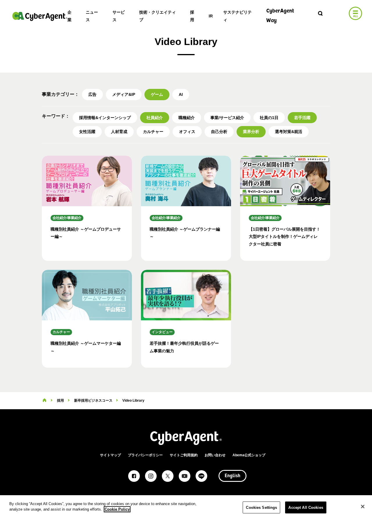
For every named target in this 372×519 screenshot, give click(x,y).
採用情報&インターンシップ (105, 117)
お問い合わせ (215, 455)
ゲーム (157, 94)
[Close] (362, 506)
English (232, 476)
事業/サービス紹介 (227, 117)
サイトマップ (110, 455)
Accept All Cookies (305, 507)
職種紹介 (186, 117)
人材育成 (119, 131)
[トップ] (44, 400)
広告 (92, 94)
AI (181, 94)
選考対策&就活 (288, 131)
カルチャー (153, 131)
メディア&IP (123, 94)
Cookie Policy (117, 509)
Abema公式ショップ (249, 455)
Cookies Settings (261, 507)
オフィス (187, 131)
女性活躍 (87, 131)
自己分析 (219, 131)
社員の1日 (269, 117)
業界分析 (251, 131)
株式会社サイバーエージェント (39, 16)
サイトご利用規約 (184, 455)
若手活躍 (302, 117)
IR (211, 16)
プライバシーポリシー (145, 455)
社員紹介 (154, 117)
